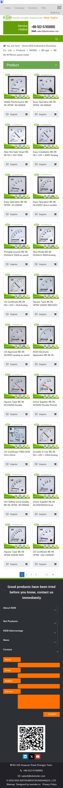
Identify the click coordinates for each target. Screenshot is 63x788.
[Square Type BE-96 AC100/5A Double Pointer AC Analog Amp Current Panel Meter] (17, 385)
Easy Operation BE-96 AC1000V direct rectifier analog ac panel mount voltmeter (45, 204)
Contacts (32, 8)
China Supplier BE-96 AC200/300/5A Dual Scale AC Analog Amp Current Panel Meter (44, 503)
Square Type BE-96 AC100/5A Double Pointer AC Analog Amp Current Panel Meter (16, 404)
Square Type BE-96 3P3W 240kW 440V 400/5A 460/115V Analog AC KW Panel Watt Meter (17, 553)
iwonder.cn (35, 784)
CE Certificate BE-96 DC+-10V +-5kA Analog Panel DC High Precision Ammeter (16, 304)
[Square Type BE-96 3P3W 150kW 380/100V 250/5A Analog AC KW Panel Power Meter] (46, 285)
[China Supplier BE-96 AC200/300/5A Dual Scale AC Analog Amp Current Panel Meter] (46, 485)
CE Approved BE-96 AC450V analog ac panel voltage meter (16, 354)
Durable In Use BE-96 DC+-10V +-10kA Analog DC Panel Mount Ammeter (45, 453)
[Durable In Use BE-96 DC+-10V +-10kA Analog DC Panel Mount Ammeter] (46, 435)
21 (46, 574)
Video (8, 8)
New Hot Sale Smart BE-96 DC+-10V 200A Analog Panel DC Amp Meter (16, 154)
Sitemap (10, 784)
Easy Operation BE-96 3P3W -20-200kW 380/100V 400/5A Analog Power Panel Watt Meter (16, 204)
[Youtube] (37, 756)
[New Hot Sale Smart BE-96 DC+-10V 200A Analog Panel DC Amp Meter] (17, 135)
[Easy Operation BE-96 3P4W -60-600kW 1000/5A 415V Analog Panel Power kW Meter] (46, 85)
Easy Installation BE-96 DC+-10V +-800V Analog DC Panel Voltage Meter (45, 154)
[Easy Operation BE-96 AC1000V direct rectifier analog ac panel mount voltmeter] (46, 185)
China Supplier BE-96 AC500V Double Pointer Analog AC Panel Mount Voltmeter (45, 404)
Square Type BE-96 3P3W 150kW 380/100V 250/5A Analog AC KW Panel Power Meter (45, 304)
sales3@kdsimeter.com (48, 31)
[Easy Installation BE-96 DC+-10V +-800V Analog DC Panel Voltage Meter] (46, 135)
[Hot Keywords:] (57, 39)
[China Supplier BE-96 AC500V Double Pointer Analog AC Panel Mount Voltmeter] (46, 385)
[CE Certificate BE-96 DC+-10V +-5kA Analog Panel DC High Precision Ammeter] (17, 285)
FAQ (43, 8)
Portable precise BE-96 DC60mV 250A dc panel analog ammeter (16, 254)
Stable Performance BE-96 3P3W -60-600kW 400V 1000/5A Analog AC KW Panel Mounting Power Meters (17, 104)
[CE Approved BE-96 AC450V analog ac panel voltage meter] (17, 335)
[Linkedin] (25, 756)
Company (19, 8)
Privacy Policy (49, 784)
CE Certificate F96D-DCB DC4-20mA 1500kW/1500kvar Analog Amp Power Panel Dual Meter (17, 453)
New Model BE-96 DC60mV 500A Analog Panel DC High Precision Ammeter (45, 254)
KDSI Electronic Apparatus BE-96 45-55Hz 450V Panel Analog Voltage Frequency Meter (46, 354)
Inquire (13, 114)
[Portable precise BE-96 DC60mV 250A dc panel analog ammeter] (17, 235)
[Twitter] (31, 756)
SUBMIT (52, 714)
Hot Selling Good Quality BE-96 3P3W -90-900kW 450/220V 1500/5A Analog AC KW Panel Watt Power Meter (16, 503)
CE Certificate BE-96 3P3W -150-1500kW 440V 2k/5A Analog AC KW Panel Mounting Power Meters (44, 553)
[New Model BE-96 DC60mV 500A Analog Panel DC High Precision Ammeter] (46, 235)
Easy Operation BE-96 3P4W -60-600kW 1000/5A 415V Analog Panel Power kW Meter (44, 104)
